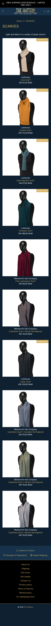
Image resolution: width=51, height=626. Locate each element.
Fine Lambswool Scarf (26, 281)
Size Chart (25, 572)
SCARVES (30, 21)
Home (19, 21)
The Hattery (28, 607)
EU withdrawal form (26, 597)
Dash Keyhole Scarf (25, 180)
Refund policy (25, 593)
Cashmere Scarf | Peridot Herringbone (25, 482)
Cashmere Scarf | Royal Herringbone (25, 331)
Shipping (25, 568)
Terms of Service (25, 588)
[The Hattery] (25, 11)
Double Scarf (25, 130)
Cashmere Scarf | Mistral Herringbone (26, 532)
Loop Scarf (26, 80)
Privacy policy (25, 584)
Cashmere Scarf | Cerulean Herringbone (26, 432)
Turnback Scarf (25, 231)
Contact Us (25, 580)
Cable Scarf (25, 381)
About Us (25, 564)
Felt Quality (26, 576)
